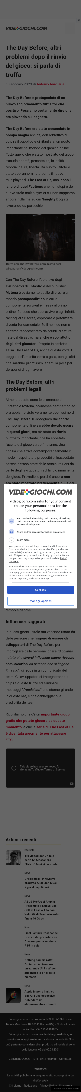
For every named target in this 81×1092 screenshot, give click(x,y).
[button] (40, 540)
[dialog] (40, 546)
